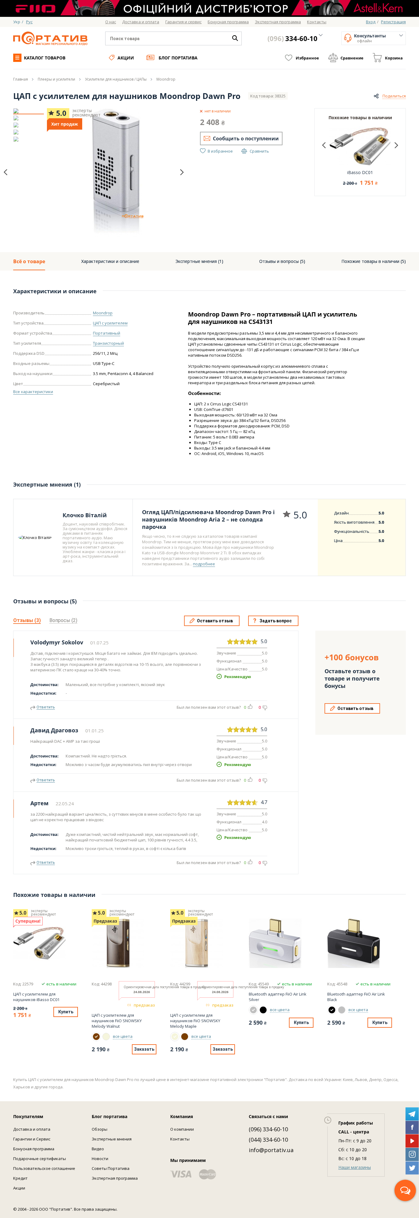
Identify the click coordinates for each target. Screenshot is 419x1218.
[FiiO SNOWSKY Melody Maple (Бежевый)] (106, 1036)
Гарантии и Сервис (31, 1139)
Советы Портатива (110, 1168)
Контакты (180, 1139)
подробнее (204, 564)
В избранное (220, 151)
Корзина (394, 58)
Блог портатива (178, 58)
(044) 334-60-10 (268, 1139)
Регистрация (393, 22)
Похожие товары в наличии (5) (373, 261)
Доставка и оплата (31, 1129)
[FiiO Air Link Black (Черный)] (263, 1010)
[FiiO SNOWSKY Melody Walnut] (123, 943)
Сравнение (351, 58)
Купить (65, 1011)
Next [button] (182, 172)
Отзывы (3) (27, 620)
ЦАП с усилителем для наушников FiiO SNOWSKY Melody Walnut (117, 1020)
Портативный (106, 333)
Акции (125, 58)
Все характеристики (33, 391)
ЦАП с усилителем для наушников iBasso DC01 (36, 996)
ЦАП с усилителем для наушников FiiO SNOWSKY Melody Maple (195, 1020)
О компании (182, 1129)
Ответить (46, 707)
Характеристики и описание (110, 261)
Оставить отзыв (215, 620)
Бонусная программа (33, 1149)
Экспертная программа (115, 1178)
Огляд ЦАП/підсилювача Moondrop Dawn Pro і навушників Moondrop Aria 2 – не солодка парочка (208, 519)
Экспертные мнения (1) (199, 261)
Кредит (20, 1178)
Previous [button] (5, 172)
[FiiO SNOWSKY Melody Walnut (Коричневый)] (96, 1036)
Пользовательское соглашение (44, 1168)
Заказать (144, 1049)
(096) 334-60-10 (268, 1129)
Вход (370, 22)
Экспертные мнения (112, 1139)
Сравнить (259, 151)
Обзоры (99, 1129)
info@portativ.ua (271, 1150)
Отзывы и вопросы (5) (282, 261)
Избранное (307, 58)
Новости (100, 1158)
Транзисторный (108, 343)
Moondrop (103, 313)
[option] (28, 111)
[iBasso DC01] (44, 943)
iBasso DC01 (360, 172)
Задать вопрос (275, 620)
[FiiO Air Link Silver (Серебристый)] (253, 1010)
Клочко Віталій (85, 515)
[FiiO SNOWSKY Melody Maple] (201, 943)
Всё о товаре (29, 261)
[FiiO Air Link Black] (358, 943)
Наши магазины (354, 1167)
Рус (29, 22)
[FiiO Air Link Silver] (280, 943)
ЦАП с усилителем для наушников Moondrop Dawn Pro (126, 95)
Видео (98, 1149)
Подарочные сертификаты (39, 1158)
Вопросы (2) (63, 620)
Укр (16, 22)
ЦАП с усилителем (110, 323)
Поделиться (394, 96)
